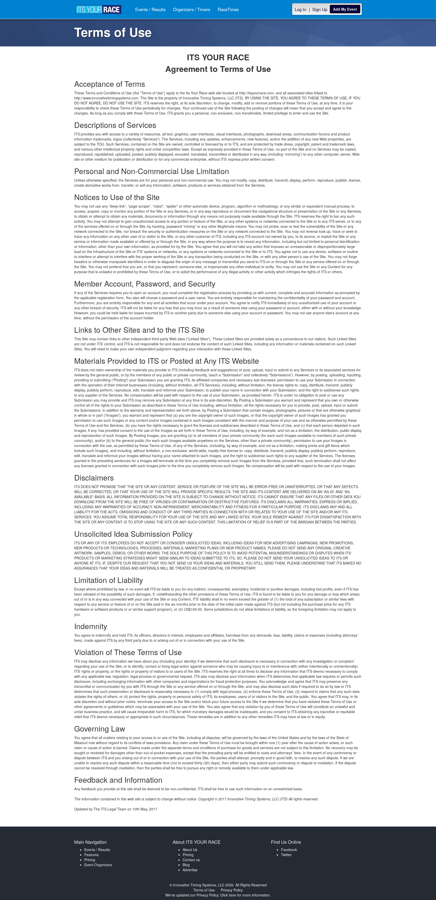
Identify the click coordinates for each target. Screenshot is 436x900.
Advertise (190, 869)
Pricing (89, 859)
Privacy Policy (232, 889)
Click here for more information (245, 894)
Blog (186, 864)
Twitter (286, 854)
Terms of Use (204, 889)
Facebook (289, 849)
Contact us (191, 859)
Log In (300, 9)
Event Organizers (98, 864)
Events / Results (150, 9)
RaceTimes (228, 9)
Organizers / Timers (191, 9)
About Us (190, 849)
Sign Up (319, 9)
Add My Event (345, 9)
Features (91, 854)
